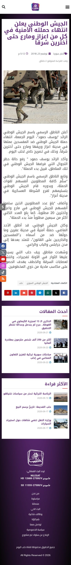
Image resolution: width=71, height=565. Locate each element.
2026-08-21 (43, 332)
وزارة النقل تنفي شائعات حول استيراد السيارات (28, 422)
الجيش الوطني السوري (37, 283)
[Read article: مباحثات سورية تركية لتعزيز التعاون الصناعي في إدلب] (61, 358)
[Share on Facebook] (64, 293)
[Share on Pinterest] (32, 293)
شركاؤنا (35, 519)
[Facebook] (3, 246)
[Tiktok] (3, 272)
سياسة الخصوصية (35, 529)
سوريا (56, 53)
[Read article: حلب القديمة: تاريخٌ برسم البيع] (61, 410)
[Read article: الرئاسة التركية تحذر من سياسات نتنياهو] (61, 397)
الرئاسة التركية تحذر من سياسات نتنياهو (27, 393)
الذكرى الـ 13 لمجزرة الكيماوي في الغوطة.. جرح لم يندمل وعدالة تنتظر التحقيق (30, 324)
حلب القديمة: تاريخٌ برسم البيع (33, 407)
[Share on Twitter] (56, 293)
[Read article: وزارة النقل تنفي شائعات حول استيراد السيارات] (61, 423)
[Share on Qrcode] (8, 293)
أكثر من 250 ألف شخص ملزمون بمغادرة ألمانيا (28, 341)
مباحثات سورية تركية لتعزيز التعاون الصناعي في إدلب (30, 356)
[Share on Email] (24, 293)
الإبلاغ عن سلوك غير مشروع (35, 535)
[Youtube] (3, 259)
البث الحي (35, 509)
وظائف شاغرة (35, 514)
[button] (67, 7)
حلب (21, 283)
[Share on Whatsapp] (48, 293)
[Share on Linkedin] (16, 293)
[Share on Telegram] (40, 293)
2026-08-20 (43, 347)
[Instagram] (3, 266)
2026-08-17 (43, 411)
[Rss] (3, 279)
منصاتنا (35, 504)
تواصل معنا (35, 524)
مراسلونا (35, 498)
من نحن (35, 493)
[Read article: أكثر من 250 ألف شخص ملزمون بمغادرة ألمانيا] (61, 343)
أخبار (62, 53)
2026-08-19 (43, 398)
